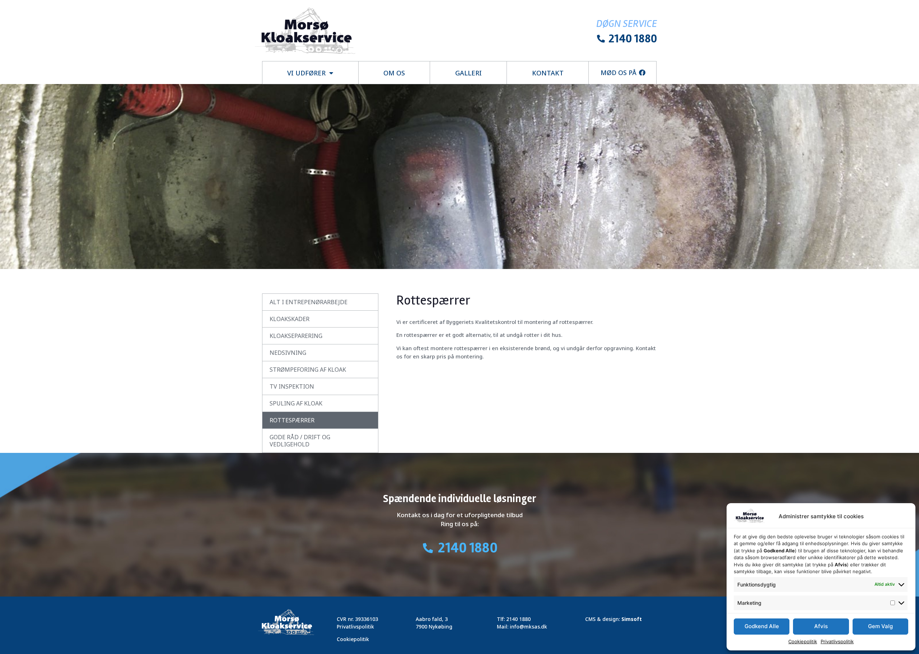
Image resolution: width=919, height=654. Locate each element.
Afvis (821, 626)
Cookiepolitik (802, 641)
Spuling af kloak (296, 403)
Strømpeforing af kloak (308, 370)
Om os (394, 73)
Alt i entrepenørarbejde (308, 302)
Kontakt (548, 73)
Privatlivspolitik (837, 641)
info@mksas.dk (528, 626)
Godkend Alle (762, 626)
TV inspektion (292, 386)
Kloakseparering (296, 336)
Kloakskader (289, 319)
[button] (623, 72)
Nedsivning (288, 353)
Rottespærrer (292, 420)
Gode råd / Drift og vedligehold (300, 440)
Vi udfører (306, 73)
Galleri (468, 73)
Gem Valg (880, 626)
